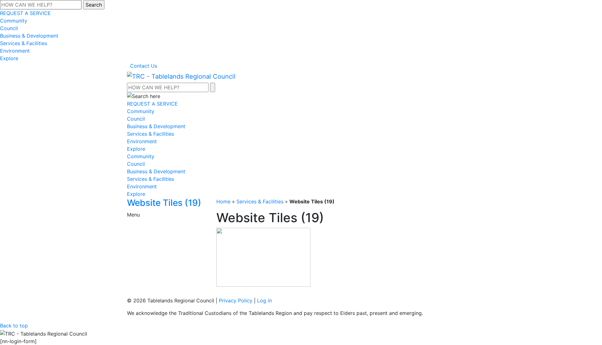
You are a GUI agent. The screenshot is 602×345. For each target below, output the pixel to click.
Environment (15, 51)
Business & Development (29, 36)
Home (223, 201)
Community (13, 21)
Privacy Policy (235, 300)
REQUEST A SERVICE (25, 13)
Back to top (14, 325)
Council (9, 28)
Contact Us (143, 66)
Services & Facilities (23, 43)
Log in (264, 300)
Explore (9, 58)
